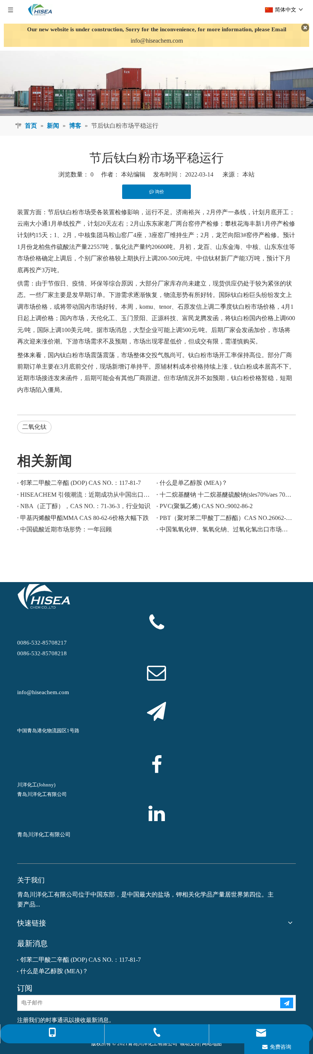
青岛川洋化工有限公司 (44, 834)
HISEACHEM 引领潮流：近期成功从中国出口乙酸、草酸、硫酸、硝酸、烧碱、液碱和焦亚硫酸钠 (86, 494)
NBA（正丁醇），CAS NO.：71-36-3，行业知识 (85, 506)
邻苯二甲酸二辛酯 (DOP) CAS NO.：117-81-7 (80, 483)
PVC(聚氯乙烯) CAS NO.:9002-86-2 (206, 506)
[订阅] (286, 1003)
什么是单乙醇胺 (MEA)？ (193, 483)
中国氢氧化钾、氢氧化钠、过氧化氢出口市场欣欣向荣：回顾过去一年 (226, 529)
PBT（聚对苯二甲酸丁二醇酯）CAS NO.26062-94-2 (226, 518)
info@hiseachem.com (157, 40)
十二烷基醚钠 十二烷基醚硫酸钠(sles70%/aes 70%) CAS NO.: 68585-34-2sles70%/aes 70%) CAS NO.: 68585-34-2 (226, 494)
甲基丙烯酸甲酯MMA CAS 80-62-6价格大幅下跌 (84, 518)
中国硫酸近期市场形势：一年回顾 (66, 529)
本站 (248, 174)
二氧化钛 (34, 427)
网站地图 (212, 1043)
